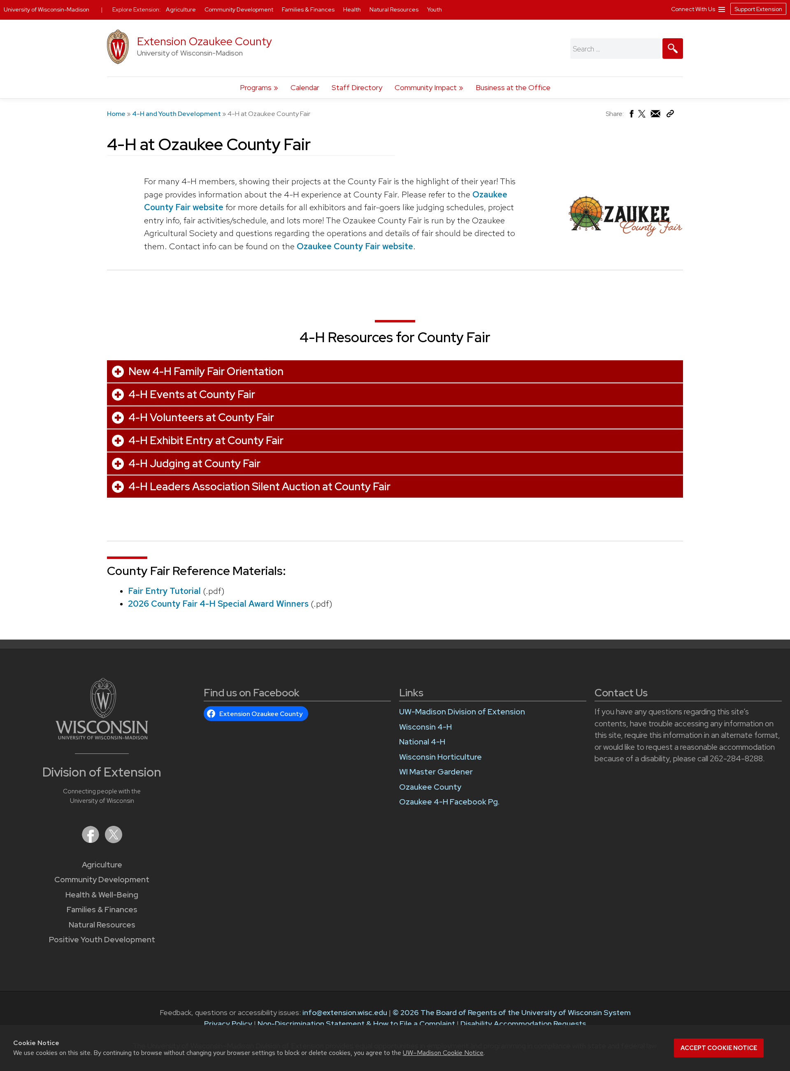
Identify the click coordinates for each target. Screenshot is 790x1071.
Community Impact (426, 87)
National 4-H (422, 742)
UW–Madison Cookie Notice (443, 1052)
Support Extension (758, 9)
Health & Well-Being (101, 895)
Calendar (304, 87)
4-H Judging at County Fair (194, 464)
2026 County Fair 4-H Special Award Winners (218, 603)
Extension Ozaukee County (204, 41)
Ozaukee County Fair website (355, 246)
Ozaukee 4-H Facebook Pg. (449, 802)
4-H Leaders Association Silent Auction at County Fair (259, 487)
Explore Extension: (136, 9)
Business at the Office (513, 87)
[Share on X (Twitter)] (642, 117)
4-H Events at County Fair (191, 394)
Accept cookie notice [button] (719, 1048)
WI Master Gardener (436, 772)
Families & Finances (102, 909)
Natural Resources (102, 925)
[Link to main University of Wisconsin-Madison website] (102, 737)
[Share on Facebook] (631, 115)
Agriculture (102, 865)
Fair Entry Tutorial (164, 590)
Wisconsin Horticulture (440, 757)
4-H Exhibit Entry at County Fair (205, 440)
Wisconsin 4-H (425, 727)
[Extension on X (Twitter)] (113, 840)
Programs (256, 87)
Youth (434, 9)
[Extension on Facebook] (91, 840)
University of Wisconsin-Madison (46, 9)
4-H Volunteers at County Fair (201, 417)
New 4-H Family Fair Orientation (205, 371)
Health (352, 9)
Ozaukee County (430, 787)
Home (116, 113)
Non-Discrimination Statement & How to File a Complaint (356, 1023)
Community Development (101, 879)
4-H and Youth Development (176, 113)
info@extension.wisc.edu (344, 1012)
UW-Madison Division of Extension (462, 712)
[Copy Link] (670, 115)
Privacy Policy (228, 1023)
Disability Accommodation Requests (523, 1023)
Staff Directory (357, 87)
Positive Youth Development (102, 939)
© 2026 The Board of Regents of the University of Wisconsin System (512, 1012)
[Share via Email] (656, 115)
